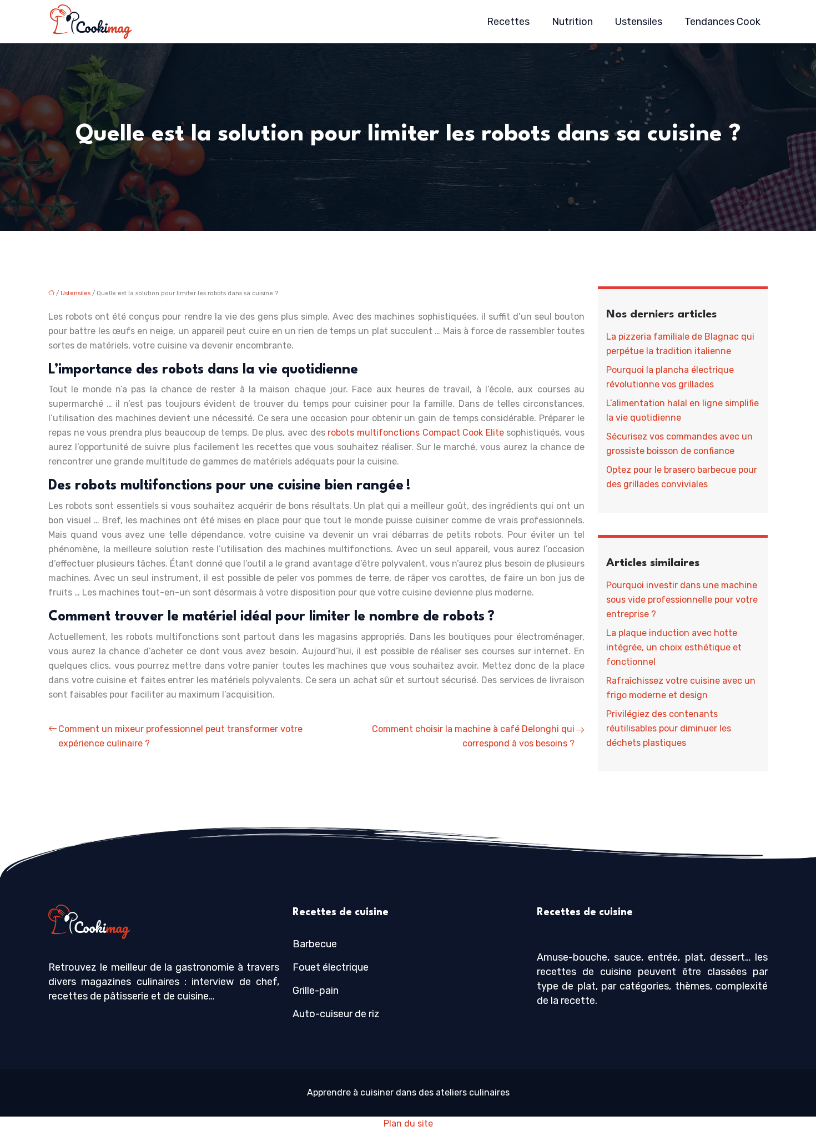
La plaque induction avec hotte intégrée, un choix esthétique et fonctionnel (674, 647)
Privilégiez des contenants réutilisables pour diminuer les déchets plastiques (668, 728)
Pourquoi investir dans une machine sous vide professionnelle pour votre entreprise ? (682, 599)
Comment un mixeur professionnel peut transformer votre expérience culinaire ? (180, 736)
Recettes (508, 22)
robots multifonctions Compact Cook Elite (415, 432)
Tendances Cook (722, 22)
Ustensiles (638, 22)
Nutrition (572, 22)
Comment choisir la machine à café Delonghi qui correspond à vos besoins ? (473, 736)
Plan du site (408, 1123)
